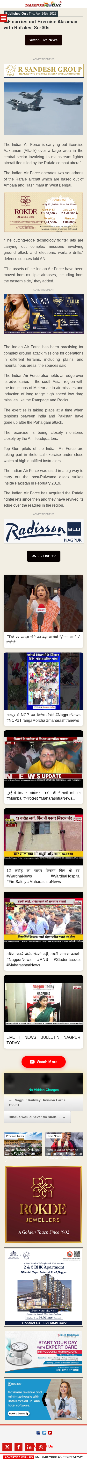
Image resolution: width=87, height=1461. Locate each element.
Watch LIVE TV (44, 556)
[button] (43, 611)
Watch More (47, 1062)
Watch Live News (43, 40)
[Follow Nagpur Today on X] (44, 1433)
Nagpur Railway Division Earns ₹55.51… (37, 1102)
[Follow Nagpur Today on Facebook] (38, 1433)
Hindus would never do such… (37, 1117)
